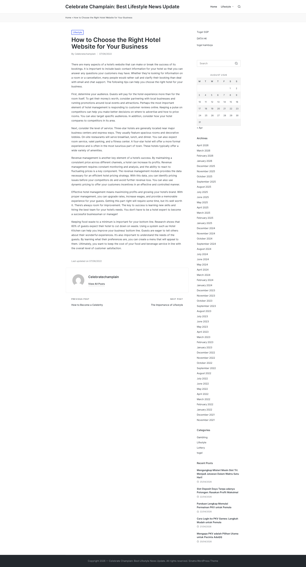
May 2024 (202, 264)
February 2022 (205, 404)
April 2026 (202, 145)
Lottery (201, 447)
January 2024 (204, 285)
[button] (96, 284)
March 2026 (203, 150)
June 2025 (203, 197)
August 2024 (204, 248)
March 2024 (203, 274)
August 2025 (204, 186)
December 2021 (206, 414)
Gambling (202, 437)
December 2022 (206, 352)
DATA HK (202, 38)
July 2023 (202, 316)
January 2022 (204, 409)
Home (68, 17)
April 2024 (203, 269)
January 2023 (204, 347)
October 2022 (204, 362)
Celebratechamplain (103, 277)
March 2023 (203, 337)
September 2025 (206, 181)
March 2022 (203, 399)
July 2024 (202, 254)
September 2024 (206, 243)
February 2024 (205, 280)
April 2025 (202, 207)
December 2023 (206, 290)
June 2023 (203, 321)
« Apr (200, 127)
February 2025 (205, 217)
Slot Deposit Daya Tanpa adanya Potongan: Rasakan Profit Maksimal (217, 490)
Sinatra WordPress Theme (203, 560)
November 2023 (206, 295)
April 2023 (203, 331)
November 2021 (206, 419)
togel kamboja (205, 45)
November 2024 (206, 233)
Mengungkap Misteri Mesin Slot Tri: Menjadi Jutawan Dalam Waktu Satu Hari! (218, 474)
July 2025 (202, 192)
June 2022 (203, 383)
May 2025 (202, 202)
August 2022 (204, 373)
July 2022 (202, 378)
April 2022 (202, 393)
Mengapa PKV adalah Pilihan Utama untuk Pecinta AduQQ (217, 535)
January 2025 (204, 223)
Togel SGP (203, 31)
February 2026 (205, 155)
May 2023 (202, 326)
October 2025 (204, 176)
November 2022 (206, 357)
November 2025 (206, 171)
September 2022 (206, 368)
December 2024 (206, 228)
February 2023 (205, 342)
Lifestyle (77, 32)
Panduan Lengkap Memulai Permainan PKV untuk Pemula (214, 505)
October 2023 (204, 300)
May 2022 (202, 388)
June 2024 (203, 259)
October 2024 (204, 238)
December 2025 (206, 166)
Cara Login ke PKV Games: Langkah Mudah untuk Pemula (217, 520)
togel (200, 452)
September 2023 (206, 305)
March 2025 (203, 212)
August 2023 (204, 311)
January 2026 (204, 160)
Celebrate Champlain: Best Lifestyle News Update (122, 6)
